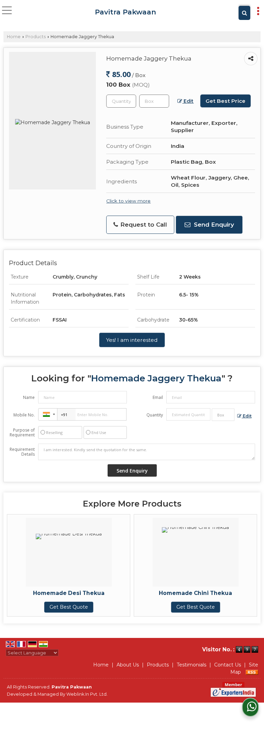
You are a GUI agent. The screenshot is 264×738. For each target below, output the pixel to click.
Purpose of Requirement (22, 432)
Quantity (154, 415)
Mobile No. (24, 415)
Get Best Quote (69, 607)
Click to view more (128, 201)
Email (158, 397)
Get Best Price (225, 101)
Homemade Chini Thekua (195, 593)
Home (14, 36)
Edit (188, 101)
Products (35, 36)
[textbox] (154, 101)
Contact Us (227, 665)
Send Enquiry (213, 224)
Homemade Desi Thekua (68, 593)
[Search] (244, 13)
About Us (128, 665)
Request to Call (143, 224)
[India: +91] (47, 414)
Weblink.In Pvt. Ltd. (87, 694)
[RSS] (252, 672)
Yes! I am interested (132, 340)
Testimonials (191, 665)
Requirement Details (22, 452)
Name (29, 397)
